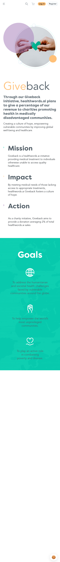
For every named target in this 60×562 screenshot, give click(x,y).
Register (53, 4)
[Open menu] (4, 4)
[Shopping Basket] (33, 4)
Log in (42, 4)
